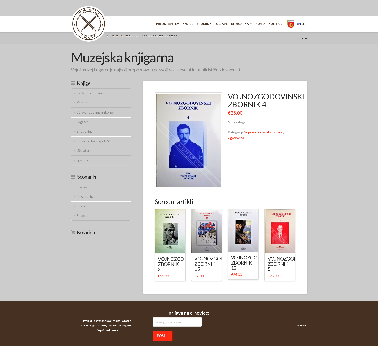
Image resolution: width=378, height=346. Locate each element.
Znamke (82, 216)
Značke (81, 206)
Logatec (82, 122)
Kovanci (82, 187)
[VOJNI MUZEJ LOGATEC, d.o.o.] (88, 24)
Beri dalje (171, 246)
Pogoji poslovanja (107, 330)
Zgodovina (236, 138)
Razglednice (85, 196)
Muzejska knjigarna (125, 36)
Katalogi (82, 103)
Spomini (82, 160)
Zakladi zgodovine (90, 93)
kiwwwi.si (301, 325)
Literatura (83, 150)
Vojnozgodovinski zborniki (263, 132)
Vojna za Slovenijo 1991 (93, 141)
